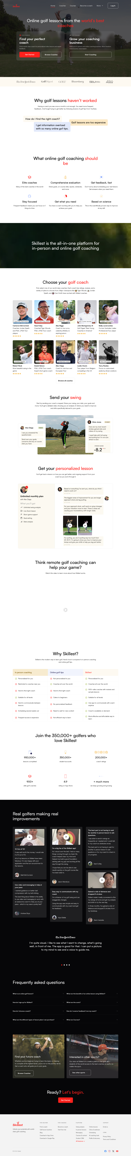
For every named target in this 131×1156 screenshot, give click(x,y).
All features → (80, 1141)
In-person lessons (81, 1130)
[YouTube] (117, 1151)
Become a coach (86, 6)
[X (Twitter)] (113, 1151)
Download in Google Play (47, 1138)
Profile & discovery (94, 1138)
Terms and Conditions (109, 1139)
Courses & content (81, 1135)
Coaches (62, 6)
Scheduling (92, 1132)
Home (53, 6)
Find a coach (43, 1127)
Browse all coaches (65, 381)
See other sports (78, 1073)
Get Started (29, 55)
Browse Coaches (51, 55)
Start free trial (62, 1130)
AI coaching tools (94, 1135)
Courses (73, 6)
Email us (105, 1127)
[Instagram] (109, 1151)
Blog (41, 1132)
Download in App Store (46, 1135)
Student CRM (80, 1138)
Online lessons (93, 1127)
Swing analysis (80, 1127)
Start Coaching (90, 55)
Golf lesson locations (46, 1130)
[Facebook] (105, 1151)
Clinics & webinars (94, 1130)
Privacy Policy (107, 1136)
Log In (113, 6)
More (99, 6)
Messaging (79, 1132)
